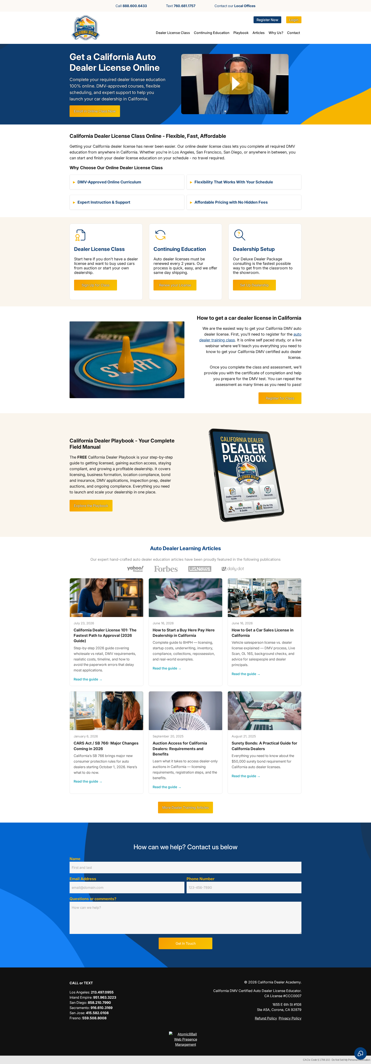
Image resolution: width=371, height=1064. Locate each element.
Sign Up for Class (95, 285)
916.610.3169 (102, 1008)
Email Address (83, 879)
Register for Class (280, 398)
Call (131, 6)
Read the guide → (88, 679)
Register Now (267, 20)
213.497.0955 (102, 992)
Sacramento (79, 1008)
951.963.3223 (104, 997)
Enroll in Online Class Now (95, 111)
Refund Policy (266, 1018)
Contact (293, 33)
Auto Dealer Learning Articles (185, 548)
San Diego (78, 1002)
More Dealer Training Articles (185, 807)
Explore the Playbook (91, 506)
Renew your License (175, 285)
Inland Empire (80, 997)
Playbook (241, 33)
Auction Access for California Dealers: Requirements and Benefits (180, 748)
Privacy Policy (290, 1018)
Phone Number (200, 879)
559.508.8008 (94, 1018)
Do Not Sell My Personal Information (351, 1059)
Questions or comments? (93, 899)
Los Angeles (79, 992)
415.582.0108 (97, 1013)
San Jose (77, 1013)
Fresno (75, 1018)
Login (293, 20)
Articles (258, 33)
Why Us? (276, 33)
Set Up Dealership (254, 285)
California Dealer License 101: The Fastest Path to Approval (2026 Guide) (105, 635)
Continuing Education (212, 33)
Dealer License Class (173, 33)
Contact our (234, 6)
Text (180, 6)
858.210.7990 (99, 1002)
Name (75, 859)
